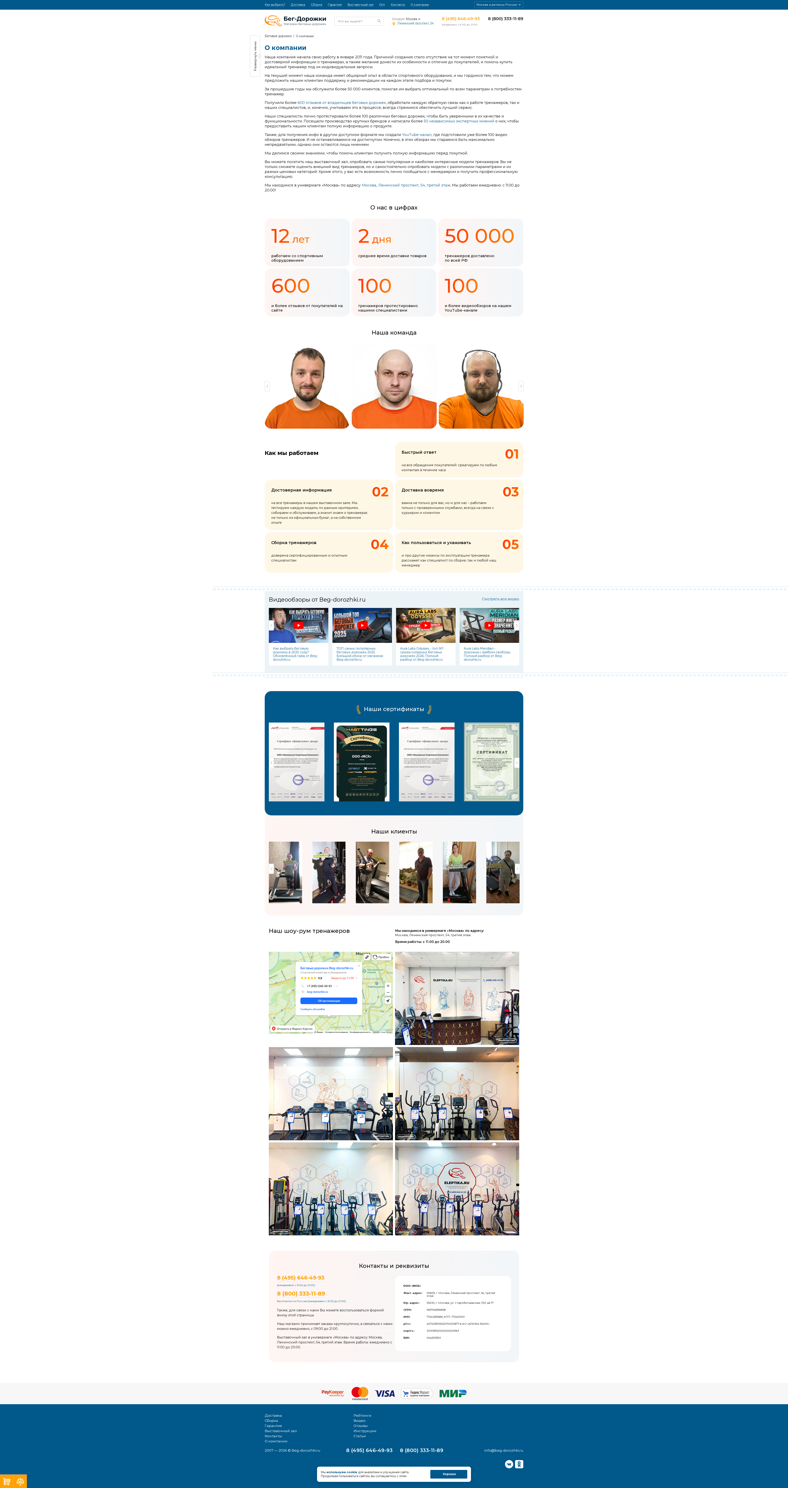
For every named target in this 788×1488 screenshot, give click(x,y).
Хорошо (449, 1474)
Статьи (360, 1436)
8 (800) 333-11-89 (505, 19)
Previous (267, 386)
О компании (420, 5)
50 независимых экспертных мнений (459, 121)
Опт (382, 5)
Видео (359, 1421)
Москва (411, 19)
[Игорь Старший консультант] (482, 386)
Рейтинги (362, 1415)
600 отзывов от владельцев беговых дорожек (342, 102)
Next (521, 386)
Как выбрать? (275, 5)
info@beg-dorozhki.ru (503, 1450)
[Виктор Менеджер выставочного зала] (395, 386)
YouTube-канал (417, 134)
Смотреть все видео (500, 599)
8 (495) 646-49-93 (461, 19)
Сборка (316, 5)
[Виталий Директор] (308, 386)
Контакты (398, 5)
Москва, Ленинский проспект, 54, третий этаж (406, 185)
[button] (498, 4)
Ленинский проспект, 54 (415, 23)
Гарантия (335, 5)
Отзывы (361, 1426)
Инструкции (365, 1431)
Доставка (298, 5)
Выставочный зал (360, 5)
